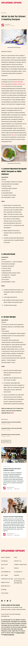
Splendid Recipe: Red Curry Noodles (11, 422)
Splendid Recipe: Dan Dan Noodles (10, 434)
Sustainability (6, 572)
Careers (16, 575)
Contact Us (17, 561)
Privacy (16, 568)
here (11, 413)
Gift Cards (4, 575)
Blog (2, 568)
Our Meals (4, 561)
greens (13, 135)
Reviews (3, 589)
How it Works (5, 557)
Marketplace (5, 582)
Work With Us (5, 586)
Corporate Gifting (7, 579)
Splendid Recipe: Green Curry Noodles (11, 428)
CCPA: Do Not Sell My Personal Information (19, 581)
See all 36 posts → (6, 441)
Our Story (4, 564)
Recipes (3, 13)
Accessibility (18, 572)
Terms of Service (9, 635)
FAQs (15, 557)
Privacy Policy (20, 633)
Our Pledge (4, 593)
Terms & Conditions (20, 564)
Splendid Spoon (8, 24)
